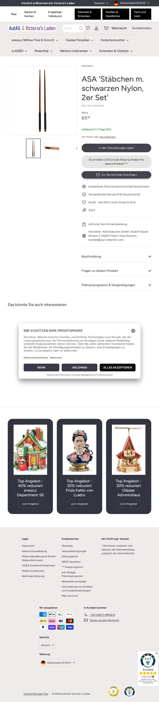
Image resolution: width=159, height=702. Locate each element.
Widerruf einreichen (33, 570)
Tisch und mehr (140, 14)
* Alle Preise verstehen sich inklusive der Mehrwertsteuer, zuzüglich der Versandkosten (118, 549)
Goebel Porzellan (78, 40)
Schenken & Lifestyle (114, 51)
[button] (116, 175)
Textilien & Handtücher (112, 14)
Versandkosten (107, 136)
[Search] (81, 28)
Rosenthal (42, 51)
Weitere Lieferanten (74, 51)
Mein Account (70, 595)
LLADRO (18, 51)
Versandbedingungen (74, 551)
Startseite (87, 65)
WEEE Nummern (71, 561)
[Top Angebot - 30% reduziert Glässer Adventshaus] (128, 450)
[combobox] (74, 28)
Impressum (28, 545)
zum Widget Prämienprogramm (72, 574)
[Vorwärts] (75, 148)
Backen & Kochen (30, 14)
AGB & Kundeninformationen (38, 565)
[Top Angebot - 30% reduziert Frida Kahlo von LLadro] (79, 450)
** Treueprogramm (72, 567)
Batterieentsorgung (33, 576)
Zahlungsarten (70, 556)
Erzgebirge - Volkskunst (55, 14)
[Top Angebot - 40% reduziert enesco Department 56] (30, 450)
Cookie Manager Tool (36, 693)
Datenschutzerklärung (34, 551)
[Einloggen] (96, 28)
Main (14, 14)
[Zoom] (42, 100)
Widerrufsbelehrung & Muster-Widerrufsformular (39, 558)
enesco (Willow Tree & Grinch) (33, 40)
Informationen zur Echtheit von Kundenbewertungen (77, 588)
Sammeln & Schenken (85, 14)
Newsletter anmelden (74, 581)
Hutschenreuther (113, 40)
